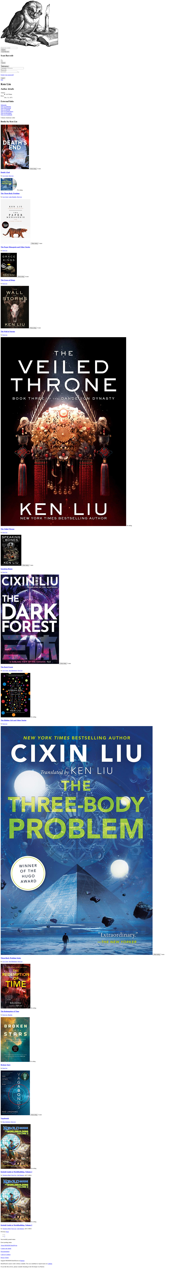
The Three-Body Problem (10, 193)
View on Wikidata (6, 106)
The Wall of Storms (8, 331)
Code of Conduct (5, 1254)
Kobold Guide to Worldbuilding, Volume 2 (16, 1172)
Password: (4, 70)
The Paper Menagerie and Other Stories (15, 247)
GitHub (50, 1263)
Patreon (22, 1260)
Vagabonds (5, 1118)
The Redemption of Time (10, 1011)
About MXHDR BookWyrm (9, 1245)
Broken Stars (5, 1065)
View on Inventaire (6, 113)
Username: (4, 68)
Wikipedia (3, 105)
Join (2, 80)
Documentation (5, 1251)
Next (7, 1231)
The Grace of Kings (8, 280)
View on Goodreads (6, 114)
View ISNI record (6, 108)
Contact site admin (6, 1248)
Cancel (3, 63)
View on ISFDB (5, 110)
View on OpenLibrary (7, 111)
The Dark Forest (7, 667)
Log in (3, 78)
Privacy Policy (5, 1257)
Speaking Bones (6, 569)
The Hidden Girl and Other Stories (13, 720)
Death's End (5, 172)
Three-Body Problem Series (11, 958)
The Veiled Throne (7, 529)
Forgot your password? (7, 75)
